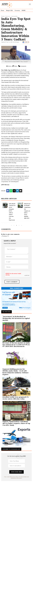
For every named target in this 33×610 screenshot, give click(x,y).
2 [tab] (14, 225)
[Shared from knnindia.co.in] (20, 190)
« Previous (4, 236)
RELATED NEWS (6, 311)
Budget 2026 (9, 10)
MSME (23, 10)
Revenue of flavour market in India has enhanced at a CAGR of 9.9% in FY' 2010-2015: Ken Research (16, 344)
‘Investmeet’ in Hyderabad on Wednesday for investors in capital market (16, 318)
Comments (23, 66)
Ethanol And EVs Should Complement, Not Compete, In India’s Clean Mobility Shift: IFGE (13, 211)
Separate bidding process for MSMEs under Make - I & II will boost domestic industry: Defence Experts (16, 371)
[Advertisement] (16, 498)
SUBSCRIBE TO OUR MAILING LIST (11, 449)
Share (15, 66)
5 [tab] (21, 225)
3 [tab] (16, 225)
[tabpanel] (10, 212)
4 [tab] (19, 225)
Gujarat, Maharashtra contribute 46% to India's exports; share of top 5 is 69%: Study (16, 423)
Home (2, 10)
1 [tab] (11, 225)
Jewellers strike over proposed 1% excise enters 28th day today (16, 398)
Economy (17, 10)
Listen (10, 66)
